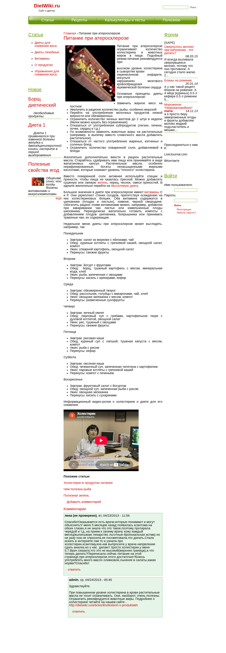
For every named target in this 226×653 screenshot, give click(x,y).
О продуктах (44, 65)
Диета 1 (36, 125)
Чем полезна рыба (77, 489)
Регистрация (184, 209)
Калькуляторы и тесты (125, 20)
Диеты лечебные (47, 52)
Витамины (42, 58)
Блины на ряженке (178, 80)
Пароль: (170, 195)
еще (59, 198)
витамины (151, 192)
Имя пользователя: (178, 184)
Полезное (171, 20)
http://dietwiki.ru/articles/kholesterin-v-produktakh (103, 605)
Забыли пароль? (186, 212)
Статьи (47, 20)
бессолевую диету (124, 186)
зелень (102, 182)
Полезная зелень (76, 495)
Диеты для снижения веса (46, 44)
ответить (74, 569)
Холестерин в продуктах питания (88, 483)
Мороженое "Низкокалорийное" (178, 106)
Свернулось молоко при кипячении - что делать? (179, 50)
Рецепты (79, 20)
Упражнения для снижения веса (47, 72)
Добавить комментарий (84, 502)
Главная (70, 33)
